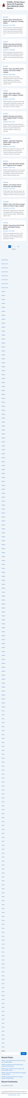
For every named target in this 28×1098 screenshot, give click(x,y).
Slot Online (5, 17)
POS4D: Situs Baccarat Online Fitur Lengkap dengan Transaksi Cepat (13, 117)
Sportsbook (5, 182)
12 (18, 246)
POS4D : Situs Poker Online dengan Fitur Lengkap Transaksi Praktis (13, 95)
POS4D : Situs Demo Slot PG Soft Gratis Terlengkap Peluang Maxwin (13, 227)
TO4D (3, 711)
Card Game (5, 41)
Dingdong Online (7, 138)
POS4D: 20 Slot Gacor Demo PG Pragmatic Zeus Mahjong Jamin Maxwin (16, 5)
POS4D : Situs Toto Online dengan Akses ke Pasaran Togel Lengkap (14, 205)
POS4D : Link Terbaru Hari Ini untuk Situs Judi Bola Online (12, 185)
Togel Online (6, 201)
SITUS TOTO (5, 260)
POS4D (3, 291)
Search (3, 1051)
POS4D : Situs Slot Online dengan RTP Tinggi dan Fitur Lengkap (13, 164)
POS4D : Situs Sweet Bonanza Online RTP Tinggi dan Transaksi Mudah (13, 21)
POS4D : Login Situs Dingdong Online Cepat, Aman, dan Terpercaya (12, 142)
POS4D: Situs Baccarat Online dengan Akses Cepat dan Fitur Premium (12, 45)
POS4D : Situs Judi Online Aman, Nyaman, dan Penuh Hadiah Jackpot (13, 70)
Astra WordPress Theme (14, 1095)
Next (14, 249)
